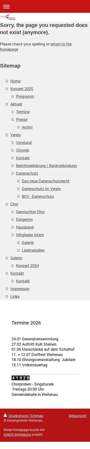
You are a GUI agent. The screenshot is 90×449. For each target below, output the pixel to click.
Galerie (28, 242)
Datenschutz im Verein (41, 188)
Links (14, 296)
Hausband (25, 227)
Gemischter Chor (30, 211)
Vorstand (24, 142)
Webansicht (77, 415)
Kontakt (23, 157)
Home (15, 80)
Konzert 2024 (27, 265)
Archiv (27, 127)
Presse (21, 119)
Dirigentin (24, 219)
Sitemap (36, 415)
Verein (15, 134)
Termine (23, 111)
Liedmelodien (33, 250)
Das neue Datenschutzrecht (46, 180)
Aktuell (16, 103)
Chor (14, 203)
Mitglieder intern (30, 234)
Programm (25, 96)
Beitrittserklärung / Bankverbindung (46, 165)
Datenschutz (27, 173)
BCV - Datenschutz (38, 196)
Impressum (20, 288)
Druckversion (18, 415)
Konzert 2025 (21, 88)
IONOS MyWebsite (17, 434)
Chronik (22, 150)
